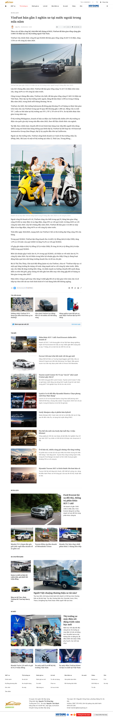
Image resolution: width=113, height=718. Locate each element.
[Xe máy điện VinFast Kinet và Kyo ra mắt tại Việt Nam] (70, 656)
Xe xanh (65, 6)
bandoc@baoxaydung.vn (79, 708)
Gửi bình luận (76, 324)
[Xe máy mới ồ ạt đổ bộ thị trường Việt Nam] (46, 656)
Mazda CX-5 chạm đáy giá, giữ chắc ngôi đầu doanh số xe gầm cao (22, 546)
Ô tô (105, 679)
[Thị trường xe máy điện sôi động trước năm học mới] (36, 630)
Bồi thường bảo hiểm (71, 683)
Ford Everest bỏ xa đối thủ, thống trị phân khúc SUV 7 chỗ (72, 499)
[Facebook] (68, 714)
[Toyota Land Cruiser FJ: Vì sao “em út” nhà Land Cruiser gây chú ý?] (24, 382)
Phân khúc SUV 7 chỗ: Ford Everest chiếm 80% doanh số (57, 338)
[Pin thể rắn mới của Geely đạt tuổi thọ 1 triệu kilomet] (24, 438)
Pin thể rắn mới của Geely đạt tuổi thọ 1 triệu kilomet (57, 432)
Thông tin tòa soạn (83, 715)
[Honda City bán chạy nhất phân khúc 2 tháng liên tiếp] (70, 535)
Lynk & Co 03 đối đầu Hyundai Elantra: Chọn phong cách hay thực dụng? (59, 394)
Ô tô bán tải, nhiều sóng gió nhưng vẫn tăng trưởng (59, 450)
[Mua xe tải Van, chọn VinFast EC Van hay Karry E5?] (21, 588)
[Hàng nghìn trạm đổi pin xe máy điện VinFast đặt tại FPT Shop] (70, 304)
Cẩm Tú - (18, 27)
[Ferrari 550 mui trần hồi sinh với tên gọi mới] (24, 363)
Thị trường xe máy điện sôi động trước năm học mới (71, 620)
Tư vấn (93, 687)
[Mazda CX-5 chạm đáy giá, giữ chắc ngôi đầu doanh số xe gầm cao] (22, 535)
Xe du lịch (15, 13)
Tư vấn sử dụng (55, 679)
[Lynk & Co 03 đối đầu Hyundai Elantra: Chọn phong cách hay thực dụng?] (24, 400)
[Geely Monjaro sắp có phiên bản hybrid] (24, 419)
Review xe (94, 679)
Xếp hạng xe (40, 687)
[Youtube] (71, 714)
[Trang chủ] (5, 6)
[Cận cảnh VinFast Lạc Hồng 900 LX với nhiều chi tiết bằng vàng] (46, 304)
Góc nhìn (7, 687)
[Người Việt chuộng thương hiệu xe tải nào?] (58, 575)
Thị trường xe (24, 6)
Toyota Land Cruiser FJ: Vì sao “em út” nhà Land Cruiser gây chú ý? (58, 376)
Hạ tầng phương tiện (11, 683)
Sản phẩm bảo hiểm (70, 679)
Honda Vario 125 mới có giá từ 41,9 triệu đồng (22, 666)
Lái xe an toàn (55, 687)
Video (74, 6)
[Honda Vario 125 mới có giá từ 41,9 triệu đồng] (22, 656)
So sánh (38, 683)
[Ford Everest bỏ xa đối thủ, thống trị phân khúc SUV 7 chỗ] (36, 509)
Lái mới (45, 6)
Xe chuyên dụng (17, 557)
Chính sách (8, 679)
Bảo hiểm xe (55, 6)
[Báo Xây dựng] (93, 6)
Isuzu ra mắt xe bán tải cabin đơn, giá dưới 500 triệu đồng (19, 577)
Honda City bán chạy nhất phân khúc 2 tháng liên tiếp (70, 545)
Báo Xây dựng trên (21, 288)
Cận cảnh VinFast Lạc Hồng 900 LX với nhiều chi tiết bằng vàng (46, 315)
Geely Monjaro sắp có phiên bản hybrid (55, 412)
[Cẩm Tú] (12, 26)
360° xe (13, 6)
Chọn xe (53, 683)
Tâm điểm (8, 691)
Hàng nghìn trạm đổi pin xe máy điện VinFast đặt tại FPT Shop (69, 315)
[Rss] (74, 715)
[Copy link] (81, 288)
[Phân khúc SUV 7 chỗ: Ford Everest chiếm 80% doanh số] (24, 344)
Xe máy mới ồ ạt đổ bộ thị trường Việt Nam (45, 666)
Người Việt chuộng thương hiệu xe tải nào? (55, 593)
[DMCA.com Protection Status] (9, 707)
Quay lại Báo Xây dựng (101, 714)
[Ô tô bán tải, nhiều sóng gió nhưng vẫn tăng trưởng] (24, 457)
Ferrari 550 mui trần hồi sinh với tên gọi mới (57, 356)
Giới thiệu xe (95, 683)
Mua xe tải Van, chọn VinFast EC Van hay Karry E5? (20, 599)
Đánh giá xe (35, 6)
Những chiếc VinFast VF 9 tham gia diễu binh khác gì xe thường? (22, 315)
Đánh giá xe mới (41, 679)
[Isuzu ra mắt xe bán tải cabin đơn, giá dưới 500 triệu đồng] (21, 566)
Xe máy (13, 611)
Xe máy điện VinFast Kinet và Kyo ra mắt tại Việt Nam (70, 666)
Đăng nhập (105, 2)
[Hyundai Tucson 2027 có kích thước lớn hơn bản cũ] (24, 475)
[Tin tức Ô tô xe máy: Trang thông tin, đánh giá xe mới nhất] (9, 2)
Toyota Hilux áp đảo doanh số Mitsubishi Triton (46, 545)
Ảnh (81, 6)
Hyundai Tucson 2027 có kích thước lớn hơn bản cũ (59, 468)
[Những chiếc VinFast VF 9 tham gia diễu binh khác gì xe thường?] (22, 304)
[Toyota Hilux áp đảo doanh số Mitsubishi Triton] (46, 535)
